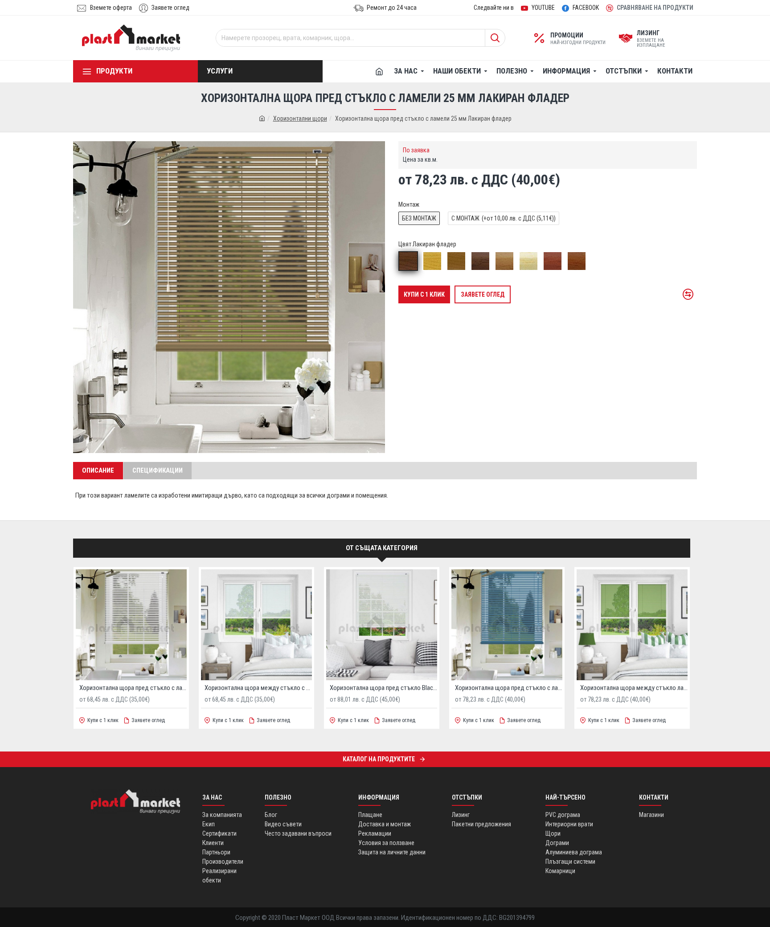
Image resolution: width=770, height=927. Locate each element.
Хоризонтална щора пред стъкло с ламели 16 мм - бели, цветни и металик (508, 688)
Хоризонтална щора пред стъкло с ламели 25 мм (133, 688)
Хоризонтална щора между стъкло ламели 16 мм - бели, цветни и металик (634, 688)
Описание (98, 470)
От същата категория (382, 548)
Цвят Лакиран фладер (427, 244)
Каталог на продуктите (379, 759)
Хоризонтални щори (300, 118)
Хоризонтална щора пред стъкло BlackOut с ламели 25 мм (383, 688)
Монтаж (408, 204)
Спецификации (157, 470)
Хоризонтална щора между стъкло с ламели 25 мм (258, 688)
